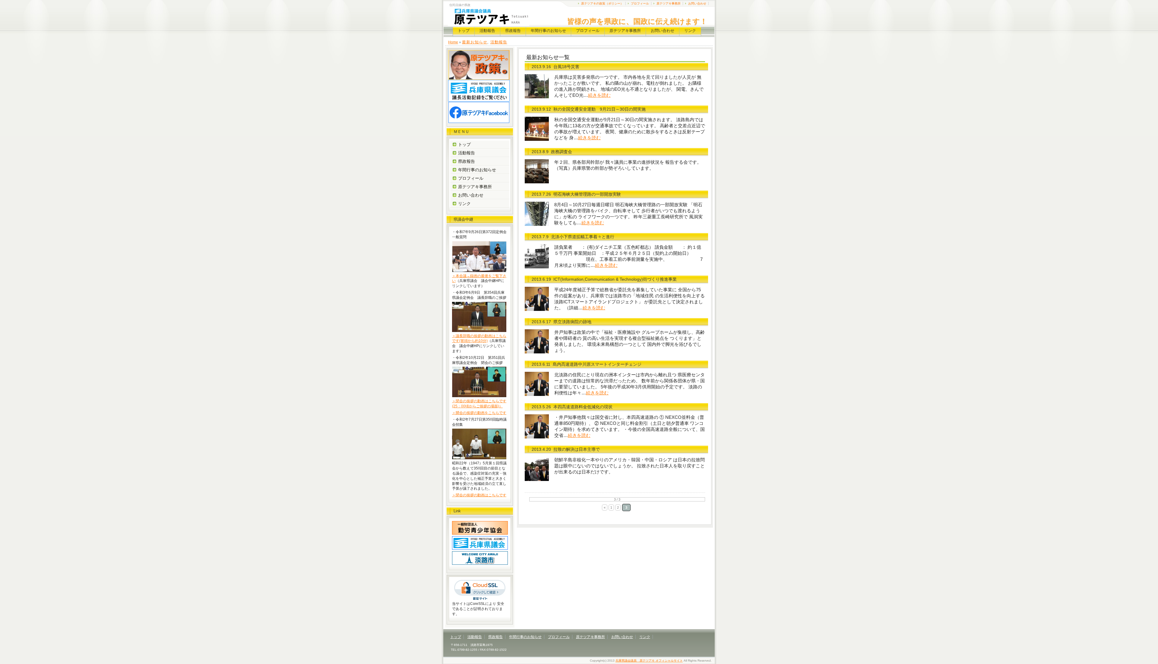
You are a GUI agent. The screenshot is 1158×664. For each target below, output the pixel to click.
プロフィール (640, 3)
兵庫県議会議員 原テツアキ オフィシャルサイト (649, 660)
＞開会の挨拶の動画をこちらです (479, 413)
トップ (464, 30)
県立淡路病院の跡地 (572, 321)
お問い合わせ (697, 3)
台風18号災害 (566, 66)
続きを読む (599, 95)
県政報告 (513, 30)
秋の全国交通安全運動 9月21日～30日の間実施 (599, 109)
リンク (690, 30)
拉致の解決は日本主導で (576, 449)
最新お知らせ (474, 42)
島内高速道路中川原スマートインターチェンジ (597, 364)
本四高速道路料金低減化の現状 (582, 406)
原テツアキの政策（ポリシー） (602, 3)
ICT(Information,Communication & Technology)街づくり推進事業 (615, 279)
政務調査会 (561, 151)
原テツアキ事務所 (669, 3)
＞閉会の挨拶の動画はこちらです (479, 495)
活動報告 (487, 30)
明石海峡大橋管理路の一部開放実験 (587, 194)
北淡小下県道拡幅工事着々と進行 (582, 236)
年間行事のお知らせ (548, 30)
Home (453, 42)
